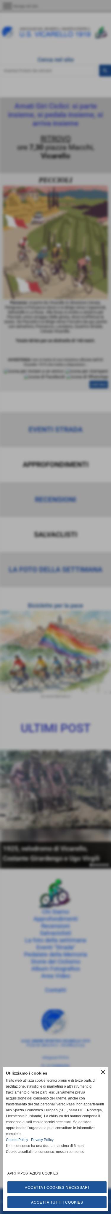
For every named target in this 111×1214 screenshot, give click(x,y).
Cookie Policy (17, 1140)
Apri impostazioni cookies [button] (32, 1173)
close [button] (103, 1072)
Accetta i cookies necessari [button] (57, 1188)
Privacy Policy (42, 1140)
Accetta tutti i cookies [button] (57, 1202)
